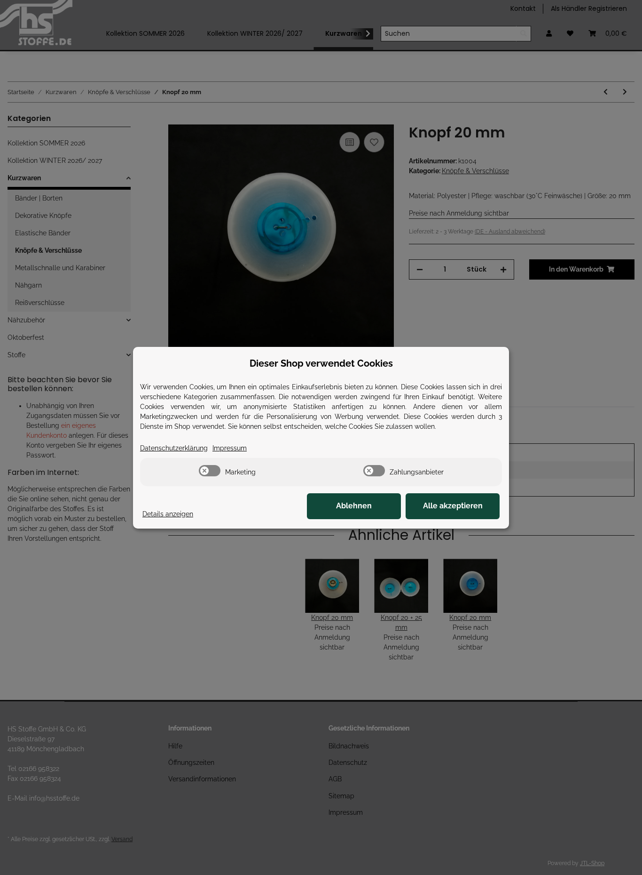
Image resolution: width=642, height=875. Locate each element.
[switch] (209, 470)
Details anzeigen (167, 514)
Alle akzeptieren (453, 505)
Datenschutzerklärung (174, 448)
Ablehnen (354, 505)
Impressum (229, 448)
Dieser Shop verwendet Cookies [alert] (321, 363)
